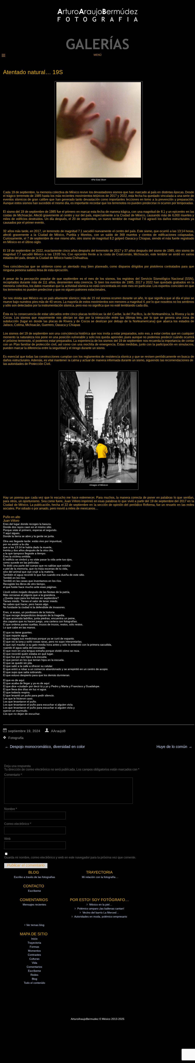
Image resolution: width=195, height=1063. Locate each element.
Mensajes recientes (34, 904)
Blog (34, 978)
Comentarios (34, 966)
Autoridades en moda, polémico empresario (100, 916)
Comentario (13, 774)
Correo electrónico (17, 823)
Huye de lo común (174, 747)
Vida (34, 962)
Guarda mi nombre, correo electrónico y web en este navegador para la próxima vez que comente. (70, 857)
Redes (34, 974)
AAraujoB (58, 731)
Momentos (34, 950)
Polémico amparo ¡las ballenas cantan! (100, 908)
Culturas (34, 958)
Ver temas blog (35, 924)
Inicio (34, 938)
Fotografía (16, 738)
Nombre (10, 809)
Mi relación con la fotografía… (100, 877)
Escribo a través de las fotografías (34, 877)
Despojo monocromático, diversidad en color (45, 747)
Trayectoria (34, 942)
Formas (34, 946)
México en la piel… (100, 904)
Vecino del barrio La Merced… (100, 912)
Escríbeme (34, 890)
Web (7, 838)
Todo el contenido (34, 982)
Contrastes (34, 954)
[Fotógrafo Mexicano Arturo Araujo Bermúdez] (97, 48)
